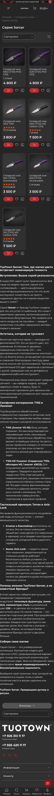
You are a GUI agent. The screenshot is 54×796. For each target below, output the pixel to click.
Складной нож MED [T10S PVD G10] (12, 72)
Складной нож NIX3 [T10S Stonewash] (38, 178)
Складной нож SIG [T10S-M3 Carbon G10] (11, 232)
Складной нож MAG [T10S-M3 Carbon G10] (38, 124)
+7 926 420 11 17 (14, 745)
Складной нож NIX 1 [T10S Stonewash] (11, 178)
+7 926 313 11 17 (13, 736)
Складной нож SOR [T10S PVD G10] (38, 72)
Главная (7, 17)
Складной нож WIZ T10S (11, 122)
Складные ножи (24, 17)
